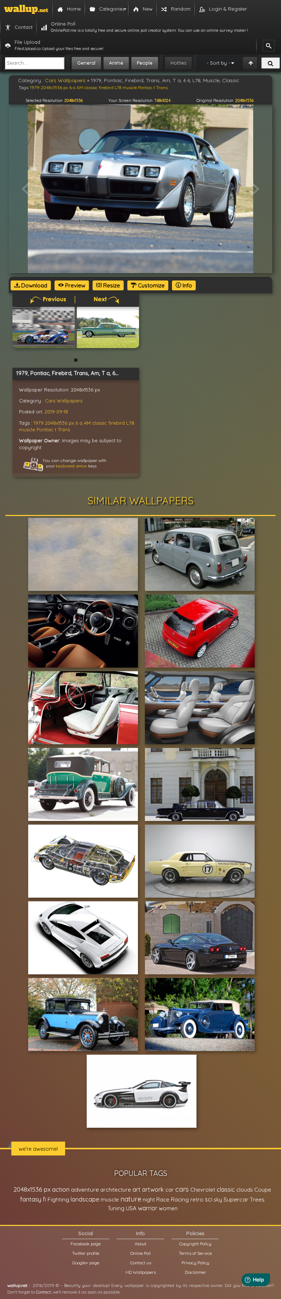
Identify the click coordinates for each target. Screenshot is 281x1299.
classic (99, 423)
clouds (244, 1189)
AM (87, 423)
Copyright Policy (195, 1243)
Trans (64, 429)
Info (186, 285)
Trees (257, 1199)
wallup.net (17, 1285)
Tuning (116, 1208)
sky (218, 1199)
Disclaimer (195, 1272)
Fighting (58, 1199)
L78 (130, 423)
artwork (153, 1189)
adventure (85, 1189)
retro (196, 1199)
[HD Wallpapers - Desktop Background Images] (26, 9)
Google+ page (85, 1262)
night (149, 1199)
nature (130, 1199)
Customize (150, 285)
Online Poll (140, 1253)
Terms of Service (195, 1253)
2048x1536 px (59, 423)
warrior (147, 1208)
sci (208, 1199)
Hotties (178, 63)
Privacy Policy (195, 1262)
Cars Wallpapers (63, 401)
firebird (116, 423)
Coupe (262, 1189)
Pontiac (45, 429)
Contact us (140, 1262)
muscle (27, 429)
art (136, 1189)
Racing (180, 1199)
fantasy (30, 1199)
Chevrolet (202, 1189)
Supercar (236, 1199)
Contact (43, 1292)
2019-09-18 (56, 411)
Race (162, 1199)
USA (131, 1208)
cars (182, 1189)
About (140, 1243)
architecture (115, 1189)
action (61, 1189)
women (168, 1208)
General (86, 63)
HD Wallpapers (140, 1272)
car (169, 1189)
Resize (111, 285)
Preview (74, 285)
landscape (85, 1199)
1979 (39, 423)
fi (44, 1199)
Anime (116, 63)
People (145, 63)
